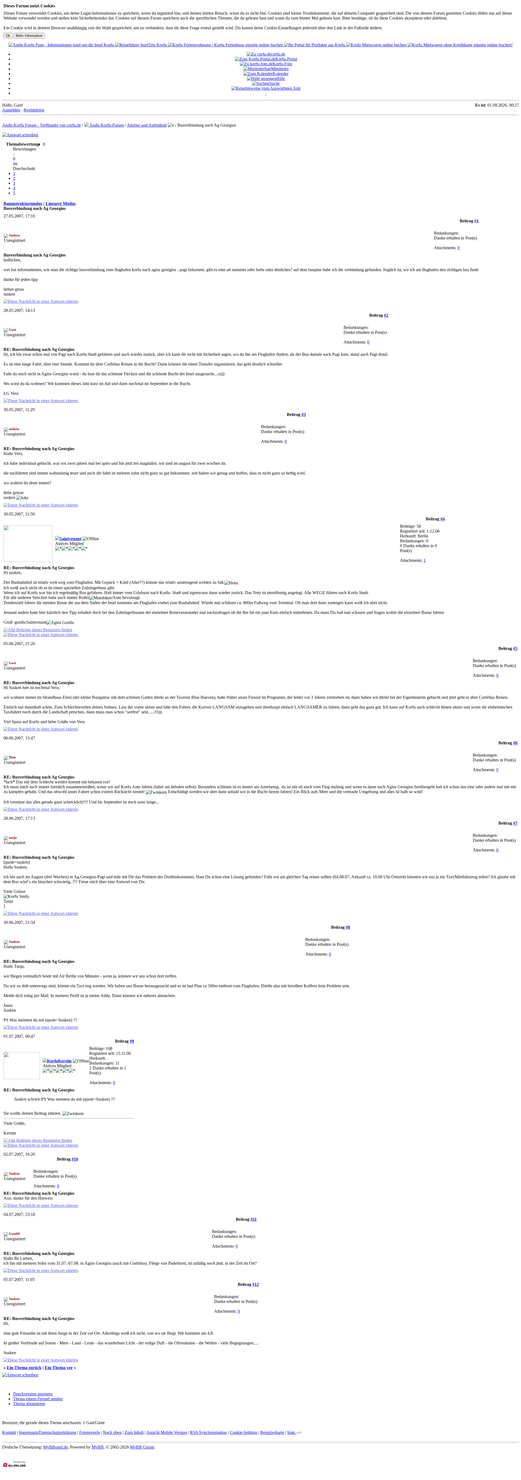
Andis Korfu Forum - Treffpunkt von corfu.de (41, 125)
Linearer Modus (61, 203)
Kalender (280, 73)
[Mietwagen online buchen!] (377, 45)
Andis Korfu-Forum (106, 125)
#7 (515, 823)
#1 (476, 221)
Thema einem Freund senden (38, 1398)
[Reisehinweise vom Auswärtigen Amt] (265, 88)
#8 (348, 927)
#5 (515, 648)
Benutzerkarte (272, 1432)
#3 (303, 414)
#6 (515, 743)
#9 (132, 1041)
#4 (442, 519)
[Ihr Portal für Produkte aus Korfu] (315, 45)
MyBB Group (142, 1447)
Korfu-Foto (282, 64)
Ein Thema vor (59, 1367)
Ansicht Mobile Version (166, 1432)
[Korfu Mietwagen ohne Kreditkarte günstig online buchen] (460, 45)
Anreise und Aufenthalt (147, 125)
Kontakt (9, 1432)
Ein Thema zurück (24, 1367)
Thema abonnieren (29, 1403)
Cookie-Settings (243, 1432)
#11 (253, 1219)
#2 (386, 315)
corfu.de (278, 54)
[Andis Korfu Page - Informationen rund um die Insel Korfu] (61, 45)
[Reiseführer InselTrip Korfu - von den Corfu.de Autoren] (141, 45)
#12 (255, 1284)
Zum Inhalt (134, 1432)
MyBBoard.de (55, 1447)
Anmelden (11, 110)
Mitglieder (280, 68)
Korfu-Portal (286, 59)
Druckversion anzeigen (33, 1394)
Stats (291, 1432)
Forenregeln (89, 1432)
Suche (274, 83)
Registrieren (34, 110)
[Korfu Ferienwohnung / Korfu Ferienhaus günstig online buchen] (226, 45)
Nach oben (112, 1432)
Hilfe (280, 78)
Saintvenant (70, 538)
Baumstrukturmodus (23, 203)
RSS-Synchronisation (208, 1432)
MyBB (98, 1447)
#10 (75, 1159)
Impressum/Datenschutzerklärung (47, 1432)
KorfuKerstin (59, 1061)
